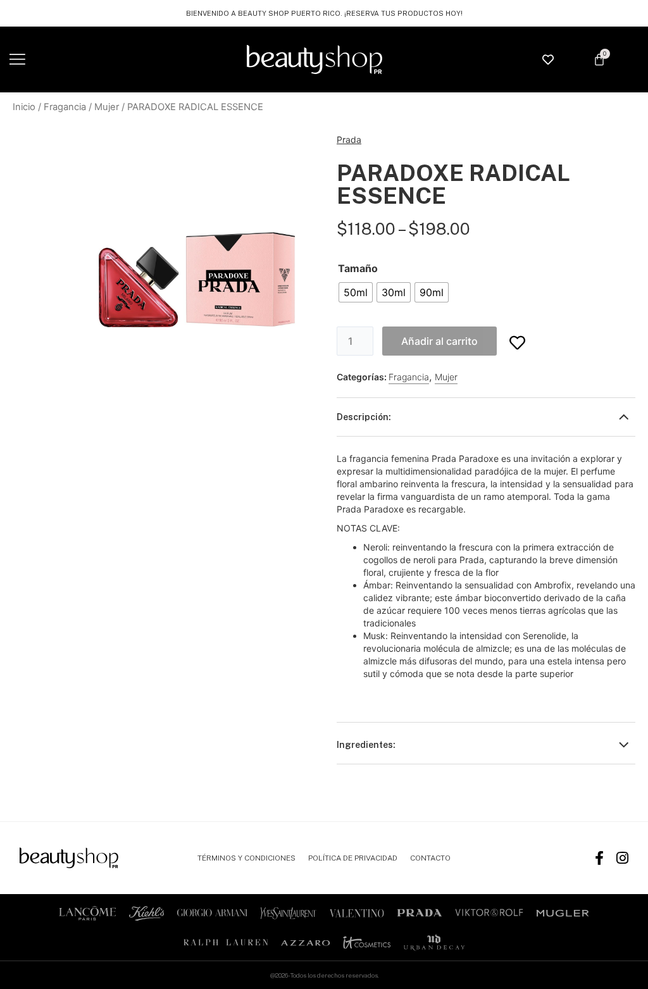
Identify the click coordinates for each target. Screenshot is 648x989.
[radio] (355, 292)
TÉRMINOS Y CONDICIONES (246, 858)
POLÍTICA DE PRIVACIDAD (352, 858)
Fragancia (65, 107)
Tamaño (358, 268)
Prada (349, 139)
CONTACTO (430, 858)
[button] (17, 60)
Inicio (24, 107)
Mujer (106, 107)
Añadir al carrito (439, 341)
